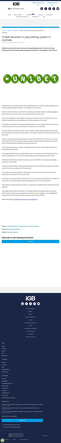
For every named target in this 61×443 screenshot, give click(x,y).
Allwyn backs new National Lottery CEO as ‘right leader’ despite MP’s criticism (20, 408)
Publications (35, 16)
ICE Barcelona (5, 388)
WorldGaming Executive (22, 16)
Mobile (7, 229)
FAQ (3, 367)
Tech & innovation (33, 226)
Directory (40, 14)
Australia (15, 232)
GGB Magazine (5, 393)
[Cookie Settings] (2, 440)
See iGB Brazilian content (16, 8)
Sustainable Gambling (30, 328)
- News (8, 405)
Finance (30, 314)
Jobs (44, 16)
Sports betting (23, 226)
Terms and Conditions (23, 439)
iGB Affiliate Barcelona (7, 383)
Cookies (14, 439)
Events (3, 350)
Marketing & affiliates (30, 322)
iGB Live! (4, 378)
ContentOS (30, 14)
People (30, 325)
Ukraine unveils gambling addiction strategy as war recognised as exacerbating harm (22, 411)
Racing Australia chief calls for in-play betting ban (23, 199)
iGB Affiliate (4, 381)
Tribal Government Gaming (8, 397)
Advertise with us (6, 369)
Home (9, 14)
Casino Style (5, 395)
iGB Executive (5, 385)
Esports (30, 311)
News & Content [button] (18, 14)
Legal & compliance (13, 30)
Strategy (30, 334)
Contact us (4, 364)
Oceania (9, 232)
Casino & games (30, 308)
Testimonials (5, 372)
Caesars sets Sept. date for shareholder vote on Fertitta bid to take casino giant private (22, 404)
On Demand (49, 14)
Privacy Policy (6, 439)
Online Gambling (15, 229)
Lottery (30, 319)
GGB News (4, 390)
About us (4, 362)
